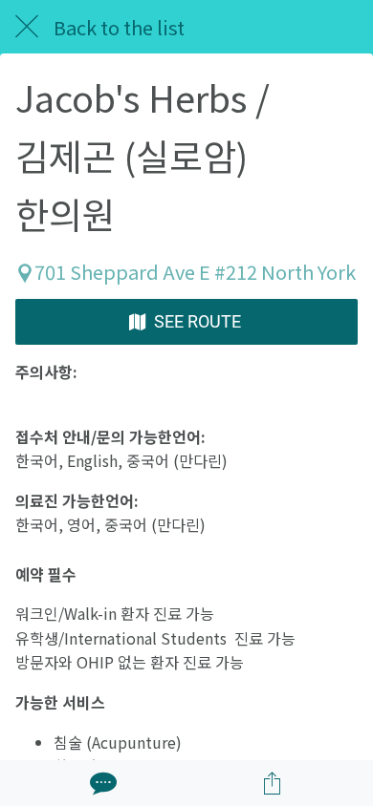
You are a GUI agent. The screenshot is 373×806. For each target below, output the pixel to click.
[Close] (26, 26)
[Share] (273, 783)
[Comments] (101, 783)
